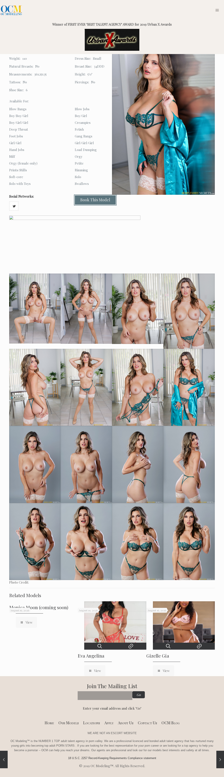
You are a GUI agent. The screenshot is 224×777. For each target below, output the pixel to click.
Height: (80, 74)
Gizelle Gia (157, 655)
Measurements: (20, 74)
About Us (125, 722)
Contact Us (147, 722)
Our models (68, 722)
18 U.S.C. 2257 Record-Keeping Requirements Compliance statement (112, 758)
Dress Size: (83, 58)
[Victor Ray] (220, 759)
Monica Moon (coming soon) (38, 607)
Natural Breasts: (21, 66)
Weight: (14, 58)
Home (49, 722)
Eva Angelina (91, 655)
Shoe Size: (16, 90)
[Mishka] (4, 759)
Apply (109, 722)
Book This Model (95, 199)
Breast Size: (83, 66)
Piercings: (82, 82)
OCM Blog (170, 722)
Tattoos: (15, 82)
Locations (91, 722)
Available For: (19, 101)
